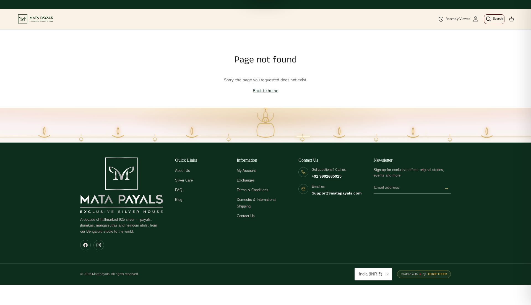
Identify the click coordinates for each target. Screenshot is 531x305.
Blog (178, 200)
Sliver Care (184, 180)
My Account (246, 171)
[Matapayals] (36, 19)
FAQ (178, 190)
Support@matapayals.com (336, 193)
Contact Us (246, 216)
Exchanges (246, 180)
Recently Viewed (458, 19)
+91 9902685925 (327, 176)
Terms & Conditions (252, 190)
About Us (182, 171)
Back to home (265, 90)
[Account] (475, 19)
